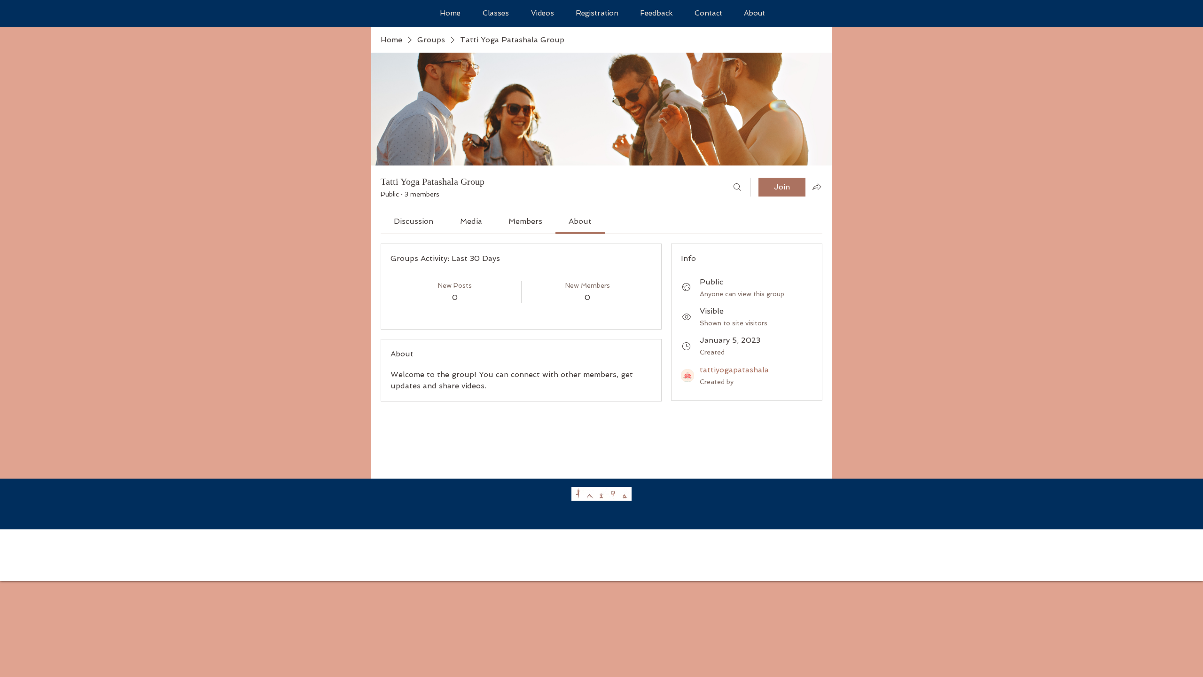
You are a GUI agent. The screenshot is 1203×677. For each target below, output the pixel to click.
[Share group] (816, 186)
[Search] (737, 187)
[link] (413, 221)
